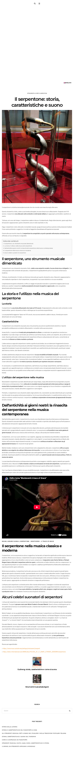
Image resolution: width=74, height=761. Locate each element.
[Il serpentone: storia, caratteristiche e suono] (37, 156)
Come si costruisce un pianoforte (14, 740)
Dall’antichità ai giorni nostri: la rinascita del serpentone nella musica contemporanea (28, 248)
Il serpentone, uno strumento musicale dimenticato (18, 244)
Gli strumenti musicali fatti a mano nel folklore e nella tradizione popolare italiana (34, 733)
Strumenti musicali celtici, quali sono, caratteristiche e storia (25, 743)
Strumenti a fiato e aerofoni (37, 93)
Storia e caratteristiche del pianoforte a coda (19, 730)
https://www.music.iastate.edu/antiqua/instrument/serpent (21, 649)
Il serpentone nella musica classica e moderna (17, 250)
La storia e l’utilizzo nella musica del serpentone (18, 246)
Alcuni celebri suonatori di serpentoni (15, 253)
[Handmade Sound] (37, 43)
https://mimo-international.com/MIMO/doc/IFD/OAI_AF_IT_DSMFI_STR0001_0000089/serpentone (34, 652)
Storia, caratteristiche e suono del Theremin (19, 736)
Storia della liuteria (9, 727)
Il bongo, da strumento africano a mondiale (18, 746)
